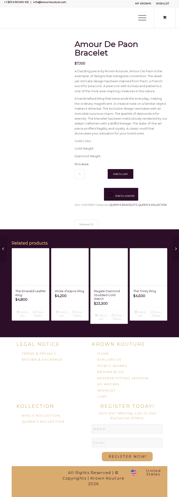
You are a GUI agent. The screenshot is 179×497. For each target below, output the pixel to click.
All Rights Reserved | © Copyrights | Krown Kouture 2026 (93, 478)
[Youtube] (42, 487)
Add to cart (120, 174)
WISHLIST (162, 3)
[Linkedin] (28, 487)
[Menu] (140, 17)
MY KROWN (143, 3)
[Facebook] (20, 474)
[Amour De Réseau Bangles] (175, 248)
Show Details (38, 314)
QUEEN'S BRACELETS (123, 204)
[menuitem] (143, 3)
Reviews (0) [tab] (86, 224)
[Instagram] (49, 474)
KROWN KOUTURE (118, 344)
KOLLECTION (35, 406)
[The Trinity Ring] (3, 248)
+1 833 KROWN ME (16, 2)
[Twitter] (35, 474)
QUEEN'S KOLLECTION (152, 204)
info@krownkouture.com (49, 2)
